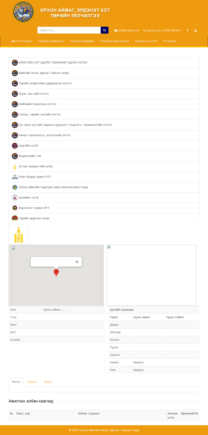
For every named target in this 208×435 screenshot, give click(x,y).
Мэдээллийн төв (29, 156)
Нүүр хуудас (23, 41)
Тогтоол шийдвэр (82, 41)
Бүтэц (47, 381)
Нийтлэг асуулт (146, 41)
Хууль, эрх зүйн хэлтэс (33, 93)
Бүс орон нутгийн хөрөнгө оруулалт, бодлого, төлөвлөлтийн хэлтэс (65, 125)
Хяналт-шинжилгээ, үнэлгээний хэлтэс (44, 135)
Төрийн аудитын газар (33, 218)
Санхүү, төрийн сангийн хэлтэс (39, 114)
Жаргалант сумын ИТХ (33, 208)
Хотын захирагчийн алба (35, 166)
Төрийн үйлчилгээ (51, 41)
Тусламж (169, 41)
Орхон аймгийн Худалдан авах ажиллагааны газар (53, 187)
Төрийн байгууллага (114, 41)
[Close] (77, 262)
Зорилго (32, 381)
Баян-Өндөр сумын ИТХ (34, 177)
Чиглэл (16, 381)
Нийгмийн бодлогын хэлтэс (37, 104)
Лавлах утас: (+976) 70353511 (163, 30)
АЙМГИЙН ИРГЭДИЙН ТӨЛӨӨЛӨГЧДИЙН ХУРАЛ (52, 62)
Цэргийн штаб (28, 145)
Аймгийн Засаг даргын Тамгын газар (43, 73)
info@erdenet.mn (128, 30)
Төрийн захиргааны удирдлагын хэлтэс (45, 83)
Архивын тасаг (28, 197)
